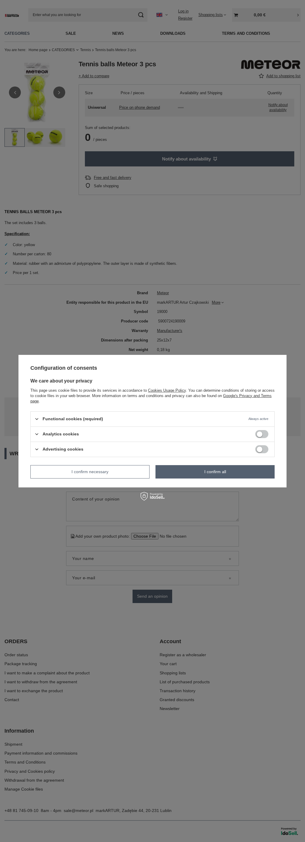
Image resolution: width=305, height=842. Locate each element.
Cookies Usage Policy (167, 390)
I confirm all (215, 471)
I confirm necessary (89, 471)
